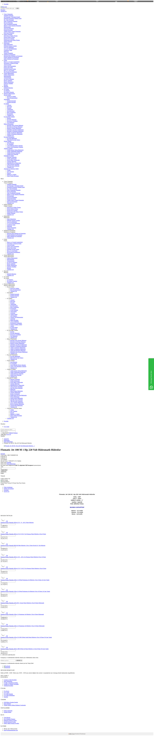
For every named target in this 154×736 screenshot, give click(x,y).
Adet (2, 466)
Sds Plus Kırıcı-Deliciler (13, 166)
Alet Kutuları (13, 316)
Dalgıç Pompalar (8, 34)
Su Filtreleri (7, 90)
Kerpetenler (10, 114)
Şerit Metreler (10, 142)
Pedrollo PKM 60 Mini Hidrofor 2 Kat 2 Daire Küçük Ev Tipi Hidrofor (27, 545)
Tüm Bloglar (7, 717)
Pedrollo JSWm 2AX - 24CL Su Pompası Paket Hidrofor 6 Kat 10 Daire (27, 557)
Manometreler (7, 76)
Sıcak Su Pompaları (9, 28)
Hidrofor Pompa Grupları (10, 46)
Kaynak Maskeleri (11, 119)
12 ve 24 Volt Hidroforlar (10, 48)
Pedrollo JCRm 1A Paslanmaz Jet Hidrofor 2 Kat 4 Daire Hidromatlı (26, 614)
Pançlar (9, 173)
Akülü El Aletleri (8, 148)
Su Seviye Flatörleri (9, 79)
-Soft (69, 733)
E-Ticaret (73, 733)
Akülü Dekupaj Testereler (13, 153)
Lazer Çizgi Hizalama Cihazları (15, 147)
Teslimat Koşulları (8, 685)
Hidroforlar (7, 43)
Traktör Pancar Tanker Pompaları (12, 31)
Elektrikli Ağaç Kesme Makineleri (19, 352)
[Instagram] (7, 667)
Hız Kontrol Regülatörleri (10, 72)
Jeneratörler (7, 99)
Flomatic (3, 453)
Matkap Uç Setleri (11, 174)
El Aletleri (6, 103)
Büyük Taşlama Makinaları (17, 404)
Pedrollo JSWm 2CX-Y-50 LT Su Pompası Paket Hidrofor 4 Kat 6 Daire (27, 534)
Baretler (9, 118)
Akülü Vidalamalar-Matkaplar (14, 151)
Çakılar (12, 326)
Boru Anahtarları (11, 112)
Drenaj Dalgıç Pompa (9, 37)
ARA (17, 8)
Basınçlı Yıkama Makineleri (14, 128)
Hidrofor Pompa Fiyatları (10, 720)
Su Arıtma (6, 89)
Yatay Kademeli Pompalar (10, 24)
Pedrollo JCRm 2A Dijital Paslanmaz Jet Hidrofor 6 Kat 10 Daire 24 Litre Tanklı (29, 591)
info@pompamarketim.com (11, 730)
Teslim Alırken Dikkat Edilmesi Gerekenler (15, 705)
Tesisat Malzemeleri (9, 73)
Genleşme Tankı (8, 50)
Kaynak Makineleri (12, 138)
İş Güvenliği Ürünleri (9, 116)
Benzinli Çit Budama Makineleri (15, 131)
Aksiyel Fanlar (7, 64)
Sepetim (6, 697)
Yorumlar (6, 490)
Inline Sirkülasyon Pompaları (11, 59)
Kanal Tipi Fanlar (8, 67)
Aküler (9, 170)
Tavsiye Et (10, 483)
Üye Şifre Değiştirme (9, 695)
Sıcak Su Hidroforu (9, 47)
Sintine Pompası (8, 41)
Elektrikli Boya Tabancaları (14, 163)
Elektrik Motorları (8, 87)
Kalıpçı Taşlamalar (15, 394)
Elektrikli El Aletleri (9, 155)
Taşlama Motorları (11, 161)
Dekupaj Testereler (12, 157)
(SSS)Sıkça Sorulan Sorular (11, 702)
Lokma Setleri (13, 314)
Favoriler (6, 4)
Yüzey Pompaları (8, 14)
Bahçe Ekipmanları (9, 124)
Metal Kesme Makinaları (16, 391)
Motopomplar (7, 27)
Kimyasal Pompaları (9, 33)
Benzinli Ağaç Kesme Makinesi (15, 125)
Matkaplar (12, 389)
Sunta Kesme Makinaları (16, 398)
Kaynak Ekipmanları (9, 137)
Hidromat (6, 51)
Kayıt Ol (8, 434)
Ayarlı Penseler (14, 310)
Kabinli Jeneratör (11, 102)
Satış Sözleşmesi (8, 681)
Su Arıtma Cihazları (9, 92)
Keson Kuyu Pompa (9, 38)
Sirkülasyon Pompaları (9, 54)
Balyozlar (9, 106)
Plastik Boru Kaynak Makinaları (18, 395)
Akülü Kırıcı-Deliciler (12, 154)
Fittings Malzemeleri (9, 74)
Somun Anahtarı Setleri (16, 324)
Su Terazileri (10, 144)
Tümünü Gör (10, 115)
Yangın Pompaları (8, 53)
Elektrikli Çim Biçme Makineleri (15, 129)
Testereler (12, 318)
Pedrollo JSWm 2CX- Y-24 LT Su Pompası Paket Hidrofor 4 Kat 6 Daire (27, 568)
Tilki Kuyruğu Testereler (16, 401)
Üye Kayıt (6, 691)
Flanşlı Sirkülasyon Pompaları (11, 57)
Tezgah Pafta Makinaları (16, 405)
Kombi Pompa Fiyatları (10, 722)
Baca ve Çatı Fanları (9, 70)
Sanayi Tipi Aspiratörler (10, 66)
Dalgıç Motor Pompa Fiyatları (11, 723)
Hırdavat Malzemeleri (9, 93)
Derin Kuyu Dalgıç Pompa (10, 35)
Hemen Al (3, 471)
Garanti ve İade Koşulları (10, 680)
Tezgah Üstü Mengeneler (16, 317)
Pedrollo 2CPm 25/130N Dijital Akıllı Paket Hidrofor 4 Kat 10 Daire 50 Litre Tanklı (30, 637)
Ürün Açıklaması (8, 487)
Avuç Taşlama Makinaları (16, 402)
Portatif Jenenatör (11, 100)
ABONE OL (19, 660)
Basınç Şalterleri (8, 80)
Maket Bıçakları (14, 320)
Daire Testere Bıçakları (13, 176)
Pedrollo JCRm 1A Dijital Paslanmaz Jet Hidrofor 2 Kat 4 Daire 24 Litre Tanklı (29, 580)
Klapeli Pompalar (8, 30)
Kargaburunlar (10, 111)
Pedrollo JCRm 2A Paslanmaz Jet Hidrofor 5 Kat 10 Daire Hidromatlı (26, 626)
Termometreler (7, 77)
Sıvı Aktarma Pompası (9, 719)
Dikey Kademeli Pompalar (10, 21)
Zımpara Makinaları (15, 392)
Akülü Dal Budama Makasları (18, 350)
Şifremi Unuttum (13, 433)
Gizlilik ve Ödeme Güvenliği (11, 684)
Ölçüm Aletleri (7, 141)
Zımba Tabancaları (12, 158)
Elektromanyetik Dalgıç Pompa (12, 40)
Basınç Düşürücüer (9, 82)
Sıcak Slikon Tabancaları (13, 160)
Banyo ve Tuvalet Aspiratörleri (11, 61)
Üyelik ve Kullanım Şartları (11, 682)
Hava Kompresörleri (12, 98)
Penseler (9, 108)
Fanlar (5, 60)
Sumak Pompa (7, 712)
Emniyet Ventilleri (8, 83)
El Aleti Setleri (14, 327)
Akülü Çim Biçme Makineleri (14, 132)
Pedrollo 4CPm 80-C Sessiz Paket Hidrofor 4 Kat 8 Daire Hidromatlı (26, 603)
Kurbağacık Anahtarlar (16, 323)
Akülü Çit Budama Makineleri (14, 134)
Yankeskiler (10, 109)
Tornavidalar (13, 311)
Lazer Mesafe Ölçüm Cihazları (15, 145)
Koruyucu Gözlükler (12, 121)
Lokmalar (12, 313)
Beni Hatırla (6, 433)
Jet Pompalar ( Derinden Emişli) (12, 17)
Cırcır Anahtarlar (14, 321)
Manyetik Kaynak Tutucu (13, 140)
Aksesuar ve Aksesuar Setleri (11, 168)
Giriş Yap (3, 434)
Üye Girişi (6, 426)
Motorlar (6, 86)
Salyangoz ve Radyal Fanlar (11, 63)
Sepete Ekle (4, 470)
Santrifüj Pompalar (8, 15)
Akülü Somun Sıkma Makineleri (15, 150)
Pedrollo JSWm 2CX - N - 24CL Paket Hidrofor (21, 522)
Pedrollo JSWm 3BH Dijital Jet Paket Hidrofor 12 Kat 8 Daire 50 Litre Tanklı (29, 649)
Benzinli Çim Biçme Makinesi (14, 127)
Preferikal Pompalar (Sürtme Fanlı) (12, 18)
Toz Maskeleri (10, 122)
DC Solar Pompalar (9, 20)
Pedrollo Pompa (5, 522)
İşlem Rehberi (7, 703)
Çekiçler (9, 105)
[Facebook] (7, 666)
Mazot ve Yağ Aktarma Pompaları (12, 25)
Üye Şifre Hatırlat (8, 694)
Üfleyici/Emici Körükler (13, 164)
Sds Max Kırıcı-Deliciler (16, 399)
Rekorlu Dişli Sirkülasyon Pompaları (13, 56)
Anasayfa (6, 438)
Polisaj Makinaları (14, 396)
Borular (6, 85)
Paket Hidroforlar (8, 44)
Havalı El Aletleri (11, 96)
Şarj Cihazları (10, 171)
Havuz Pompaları (8, 22)
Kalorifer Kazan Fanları (10, 69)
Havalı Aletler (7, 95)
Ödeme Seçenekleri (9, 488)
